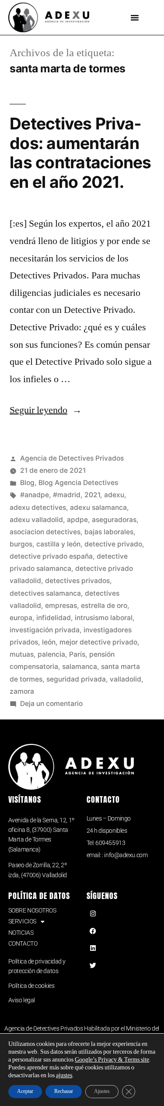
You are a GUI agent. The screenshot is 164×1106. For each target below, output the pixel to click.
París (77, 654)
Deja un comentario (51, 703)
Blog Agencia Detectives (78, 482)
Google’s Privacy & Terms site (112, 1059)
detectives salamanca (45, 593)
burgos (21, 544)
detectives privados (77, 581)
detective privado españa (51, 556)
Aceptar (25, 1091)
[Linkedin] (93, 948)
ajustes (64, 1075)
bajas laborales (108, 532)
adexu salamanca (98, 507)
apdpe (77, 520)
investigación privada (45, 630)
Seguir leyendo (46, 410)
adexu (114, 495)
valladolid (125, 679)
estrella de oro (104, 605)
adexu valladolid (36, 520)
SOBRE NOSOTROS (32, 910)
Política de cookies (31, 985)
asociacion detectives (45, 532)
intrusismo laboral (104, 618)
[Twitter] (93, 965)
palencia (51, 654)
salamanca (79, 666)
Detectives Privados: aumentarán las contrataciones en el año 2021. (80, 153)
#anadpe (34, 495)
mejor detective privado (98, 642)
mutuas (22, 654)
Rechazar (63, 1091)
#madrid (66, 495)
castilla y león (58, 544)
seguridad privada (76, 679)
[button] (134, 17)
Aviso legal (21, 1000)
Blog (27, 482)
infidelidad (53, 618)
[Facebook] (93, 930)
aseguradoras (114, 520)
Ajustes (102, 1091)
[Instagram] (93, 913)
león (49, 642)
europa (21, 618)
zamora (22, 691)
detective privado (113, 544)
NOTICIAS (20, 932)
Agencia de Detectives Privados (72, 458)
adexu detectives (38, 507)
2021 (92, 495)
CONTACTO (22, 943)
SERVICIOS (22, 921)
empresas (61, 605)
